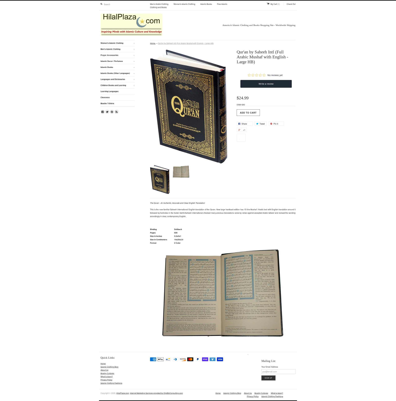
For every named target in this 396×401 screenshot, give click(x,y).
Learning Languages (109, 91)
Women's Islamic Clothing (184, 4)
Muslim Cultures (107, 373)
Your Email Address (269, 366)
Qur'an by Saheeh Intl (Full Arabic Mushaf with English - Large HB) (186, 43)
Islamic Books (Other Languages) (118, 73)
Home (103, 363)
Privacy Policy (106, 379)
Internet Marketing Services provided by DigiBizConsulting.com (156, 393)
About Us (104, 370)
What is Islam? (107, 376)
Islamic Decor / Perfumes (118, 61)
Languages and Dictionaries (118, 79)
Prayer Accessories (118, 55)
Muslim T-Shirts (107, 103)
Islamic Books (206, 4)
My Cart (275, 4)
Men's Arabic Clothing (159, 4)
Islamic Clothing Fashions (111, 383)
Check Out (291, 4)
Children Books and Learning (118, 85)
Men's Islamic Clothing (118, 49)
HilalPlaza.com (122, 393)
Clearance (105, 97)
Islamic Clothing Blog (109, 366)
